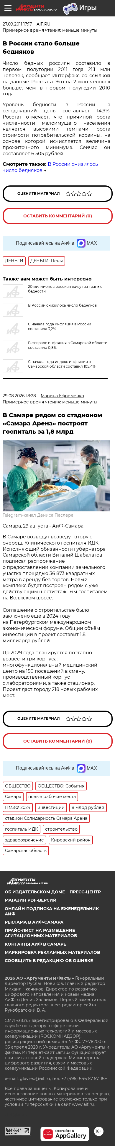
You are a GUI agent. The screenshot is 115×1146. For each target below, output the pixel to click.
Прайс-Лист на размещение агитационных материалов (41, 933)
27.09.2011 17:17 (17, 24)
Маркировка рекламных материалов (52, 952)
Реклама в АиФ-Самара (34, 922)
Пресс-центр (85, 892)
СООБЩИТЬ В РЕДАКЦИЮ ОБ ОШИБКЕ (49, 960)
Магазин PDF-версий (31, 900)
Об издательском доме (35, 892)
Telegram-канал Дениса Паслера (38, 515)
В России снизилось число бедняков (62, 305)
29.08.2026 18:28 (19, 395)
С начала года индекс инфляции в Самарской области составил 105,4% (62, 364)
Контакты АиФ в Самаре (35, 944)
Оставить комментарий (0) (57, 216)
